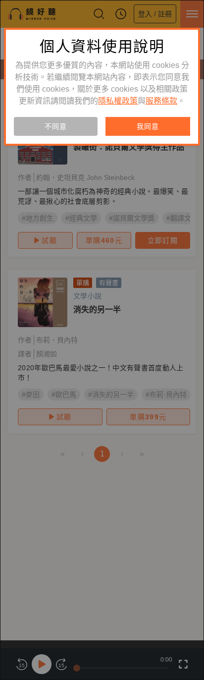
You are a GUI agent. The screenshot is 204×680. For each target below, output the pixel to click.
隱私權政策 (118, 101)
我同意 (147, 126)
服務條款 (161, 101)
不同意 (55, 126)
